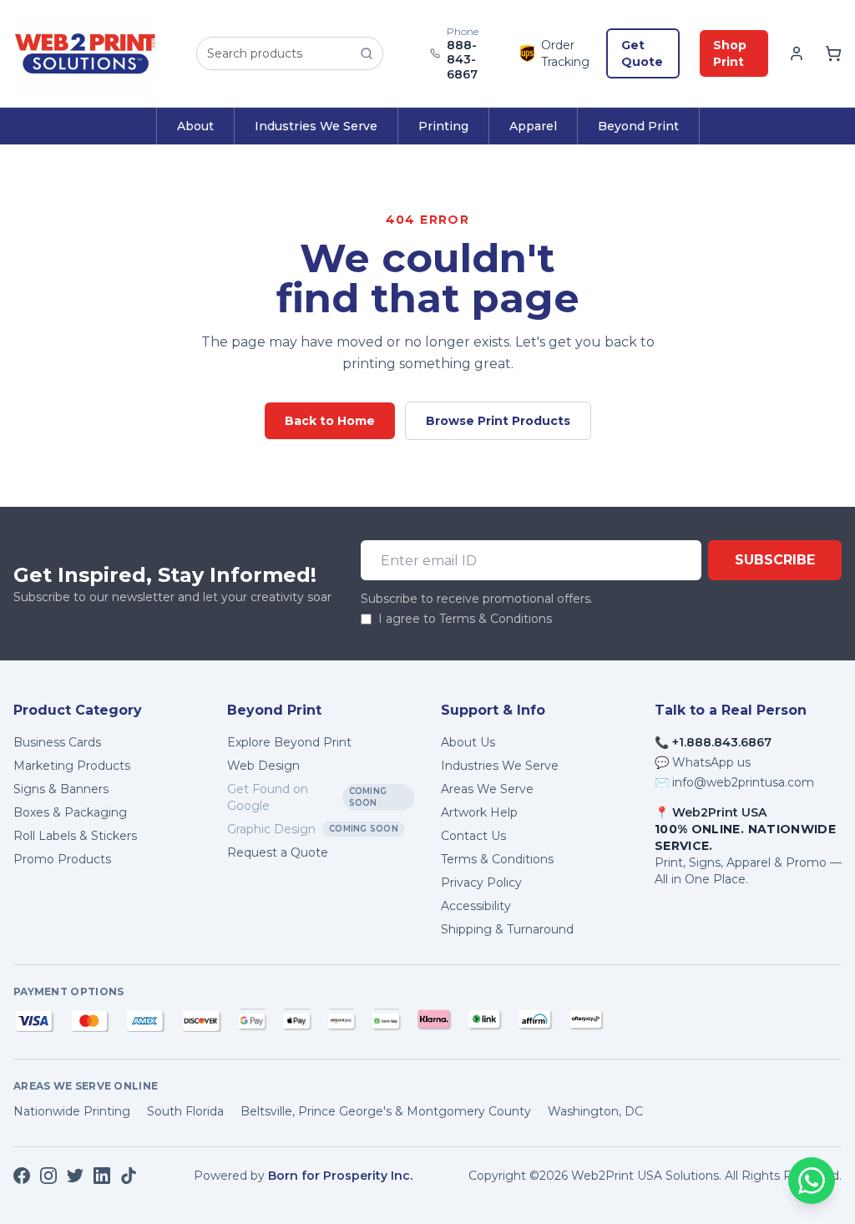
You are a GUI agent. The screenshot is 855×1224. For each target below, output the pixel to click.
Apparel (533, 126)
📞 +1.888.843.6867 (713, 742)
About (195, 126)
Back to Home (330, 420)
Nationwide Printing (71, 1111)
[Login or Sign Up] (796, 53)
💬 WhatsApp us (703, 762)
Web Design (263, 765)
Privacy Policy (481, 882)
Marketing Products (71, 765)
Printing (443, 126)
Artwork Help (479, 812)
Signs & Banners (61, 789)
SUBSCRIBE (775, 560)
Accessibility (476, 905)
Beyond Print (638, 126)
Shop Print (729, 53)
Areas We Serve (487, 789)
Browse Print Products (498, 420)
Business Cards (57, 742)
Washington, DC (595, 1111)
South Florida (185, 1111)
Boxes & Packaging (70, 812)
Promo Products (62, 859)
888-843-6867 (462, 60)
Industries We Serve (316, 126)
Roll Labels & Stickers (75, 835)
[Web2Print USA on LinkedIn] (102, 1175)
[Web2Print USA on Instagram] (48, 1175)
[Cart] (833, 53)
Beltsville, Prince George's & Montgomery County (385, 1111)
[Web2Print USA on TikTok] (128, 1175)
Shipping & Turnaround (507, 929)
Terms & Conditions (497, 859)
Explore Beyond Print (289, 742)
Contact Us (473, 835)
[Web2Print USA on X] (75, 1175)
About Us (468, 742)
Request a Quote (277, 852)
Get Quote (642, 53)
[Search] (366, 53)
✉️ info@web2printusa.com (734, 782)
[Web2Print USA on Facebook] (21, 1175)
